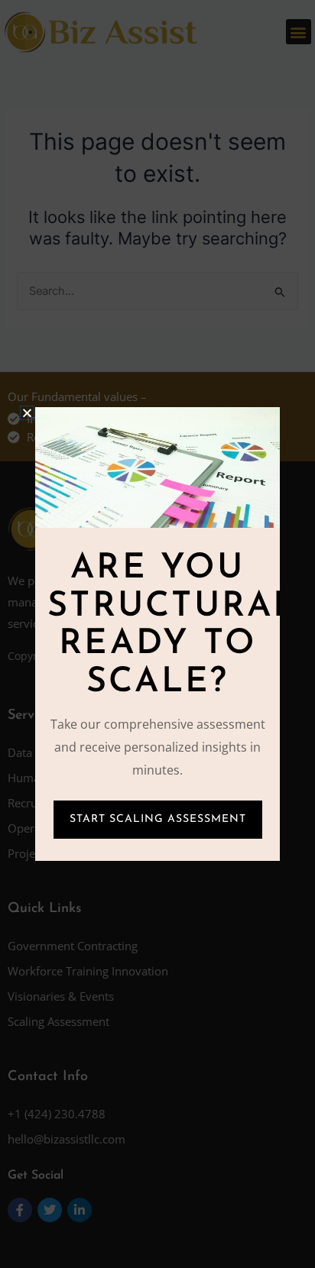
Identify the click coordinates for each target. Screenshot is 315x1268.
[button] (27, 413)
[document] (157, 634)
